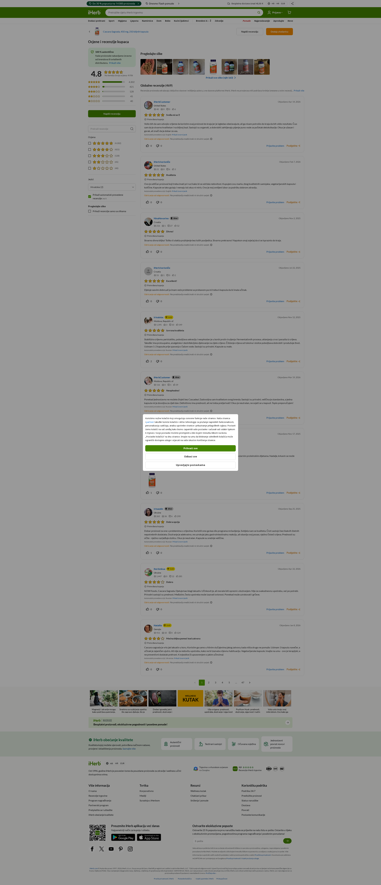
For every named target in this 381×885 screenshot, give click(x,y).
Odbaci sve (190, 456)
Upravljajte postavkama (190, 465)
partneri (150, 421)
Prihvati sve (191, 448)
